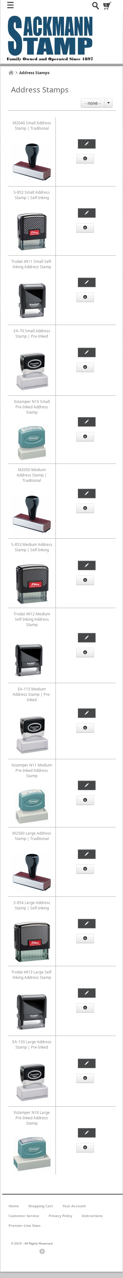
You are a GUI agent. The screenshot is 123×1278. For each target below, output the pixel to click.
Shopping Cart (40, 1206)
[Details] (85, 158)
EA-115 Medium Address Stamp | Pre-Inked (32, 694)
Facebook (42, 1251)
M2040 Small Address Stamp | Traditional (32, 125)
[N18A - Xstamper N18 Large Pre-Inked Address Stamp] (32, 1139)
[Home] (11, 72)
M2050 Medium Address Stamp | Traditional (32, 475)
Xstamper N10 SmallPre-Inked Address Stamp (32, 407)
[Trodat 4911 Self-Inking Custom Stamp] (31, 283)
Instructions (92, 1215)
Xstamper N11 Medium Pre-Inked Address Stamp (31, 770)
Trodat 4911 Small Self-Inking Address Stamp (31, 264)
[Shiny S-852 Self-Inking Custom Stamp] (31, 144)
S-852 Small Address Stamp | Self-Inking (32, 195)
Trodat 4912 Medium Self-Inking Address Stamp (32, 619)
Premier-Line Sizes (24, 1225)
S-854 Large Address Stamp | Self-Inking (32, 905)
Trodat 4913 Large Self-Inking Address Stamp (31, 974)
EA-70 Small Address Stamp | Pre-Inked (32, 333)
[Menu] (12, 6)
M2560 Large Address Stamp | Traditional (31, 836)
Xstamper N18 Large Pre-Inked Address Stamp (32, 1118)
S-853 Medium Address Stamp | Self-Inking (31, 547)
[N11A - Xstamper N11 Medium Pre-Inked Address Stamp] (31, 792)
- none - (93, 103)
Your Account (74, 1206)
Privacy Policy (60, 1215)
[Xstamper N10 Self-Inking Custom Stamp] (31, 428)
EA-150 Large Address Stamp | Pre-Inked (31, 1044)
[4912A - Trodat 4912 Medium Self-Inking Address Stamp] (31, 640)
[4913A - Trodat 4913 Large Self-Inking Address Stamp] (31, 993)
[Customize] (87, 144)
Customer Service (24, 1215)
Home (14, 1206)
